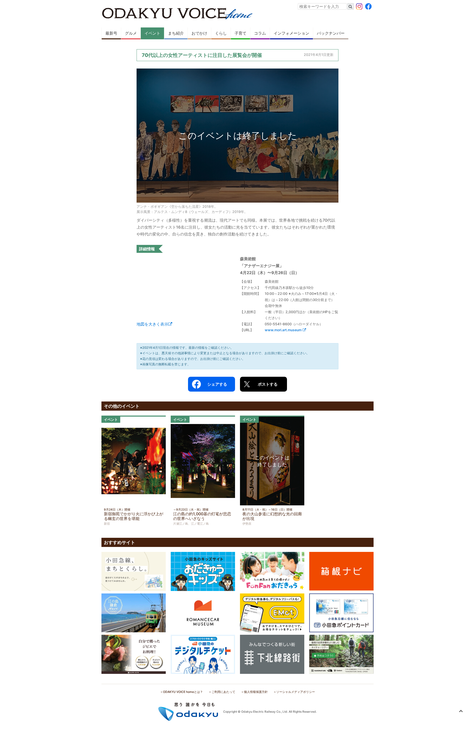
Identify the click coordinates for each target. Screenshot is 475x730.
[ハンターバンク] (133, 654)
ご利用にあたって (223, 692)
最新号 (111, 33)
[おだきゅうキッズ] (203, 570)
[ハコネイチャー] (341, 654)
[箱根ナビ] (341, 570)
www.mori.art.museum (284, 330)
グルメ (131, 33)
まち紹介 (176, 33)
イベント (152, 33)
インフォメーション (291, 33)
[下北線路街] (272, 654)
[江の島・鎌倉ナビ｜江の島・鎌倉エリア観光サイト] (133, 612)
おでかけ (199, 33)
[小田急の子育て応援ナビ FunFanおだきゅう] (272, 570)
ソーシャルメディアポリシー (295, 692)
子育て (240, 33)
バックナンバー (331, 33)
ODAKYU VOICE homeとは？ (183, 692)
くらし (221, 33)
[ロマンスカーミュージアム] (203, 612)
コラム (260, 33)
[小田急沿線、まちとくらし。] (133, 570)
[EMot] (272, 612)
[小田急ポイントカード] (341, 612)
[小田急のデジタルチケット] (203, 654)
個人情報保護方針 (256, 692)
